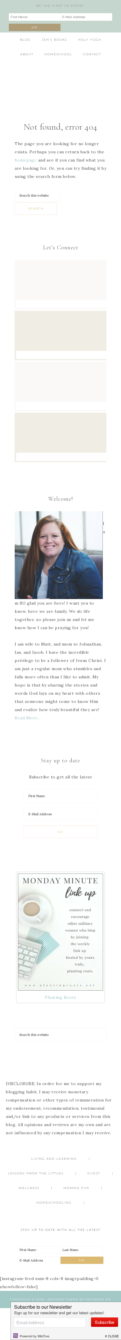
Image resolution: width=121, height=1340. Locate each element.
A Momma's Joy (60, 80)
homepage (26, 160)
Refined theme (63, 1299)
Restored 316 (98, 1299)
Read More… (28, 717)
